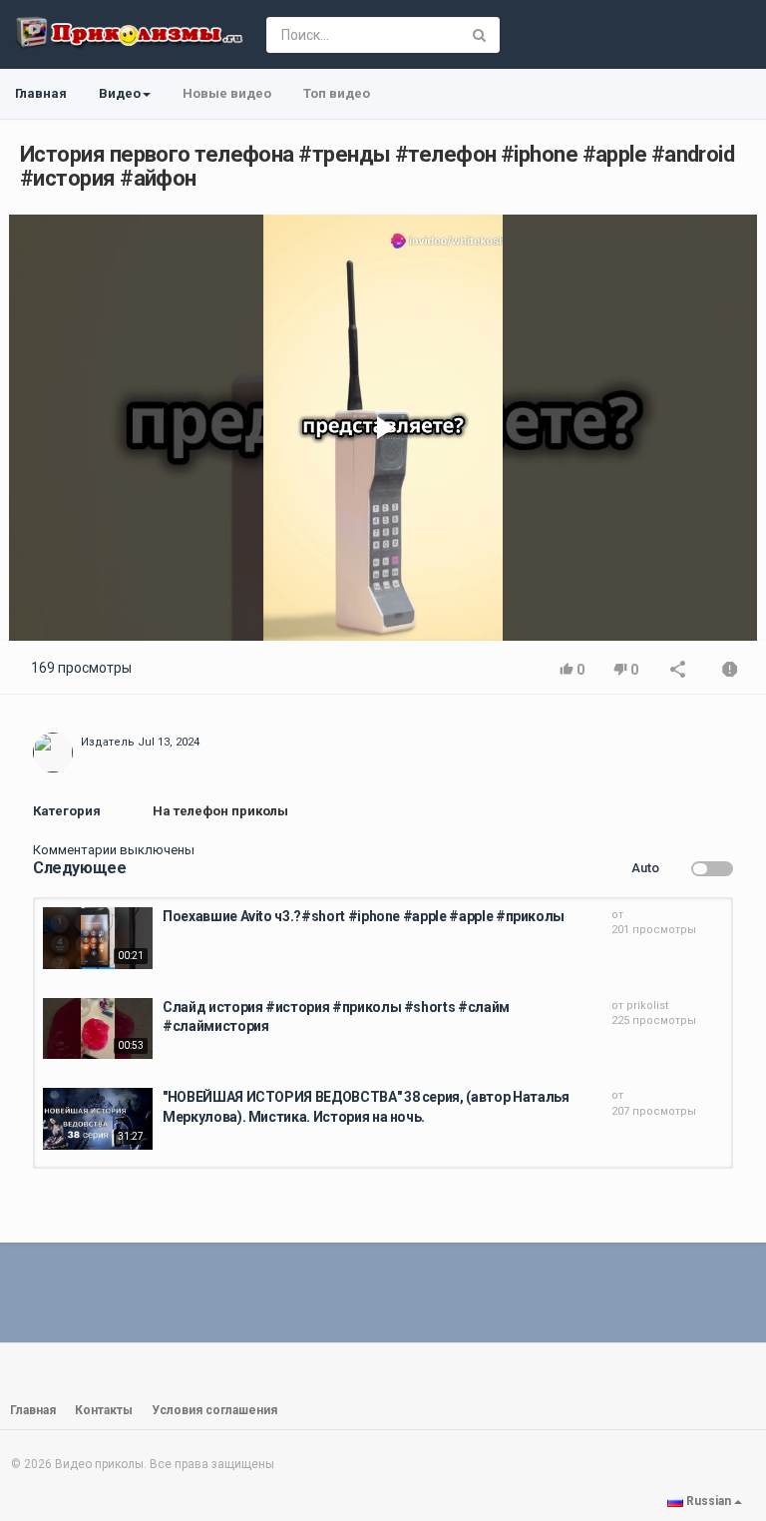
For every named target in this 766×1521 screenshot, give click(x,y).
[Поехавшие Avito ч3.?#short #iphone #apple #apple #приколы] (98, 938)
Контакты (104, 1410)
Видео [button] (120, 93)
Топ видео (336, 93)
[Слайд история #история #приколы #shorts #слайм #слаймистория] (98, 1029)
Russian (708, 1501)
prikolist (647, 1005)
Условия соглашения (214, 1410)
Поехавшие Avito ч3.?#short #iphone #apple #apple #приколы (364, 916)
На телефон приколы (220, 810)
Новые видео (227, 93)
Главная (41, 93)
